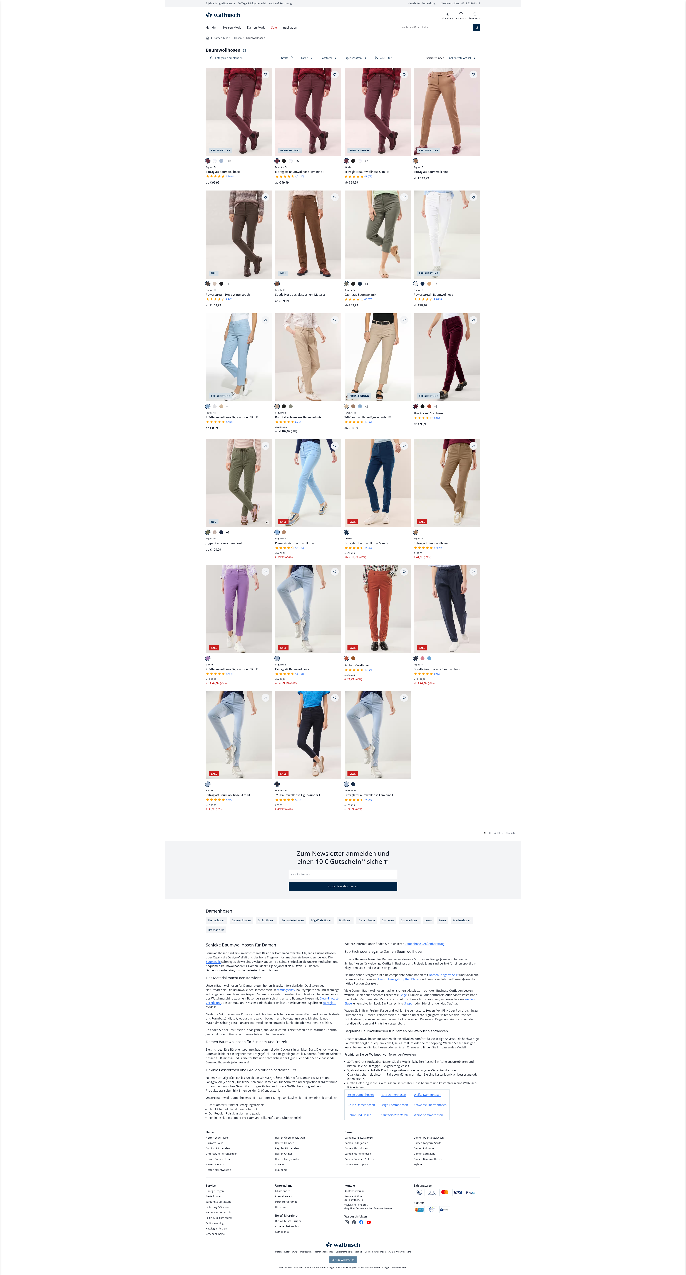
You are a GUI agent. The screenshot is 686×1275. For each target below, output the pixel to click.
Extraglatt (329, 1003)
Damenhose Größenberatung (424, 944)
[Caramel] (416, 532)
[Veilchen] (208, 658)
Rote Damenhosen (393, 1095)
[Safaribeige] (221, 406)
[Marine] (360, 284)
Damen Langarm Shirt (444, 975)
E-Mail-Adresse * (300, 874)
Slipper (409, 1003)
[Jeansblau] (429, 658)
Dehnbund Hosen (359, 1115)
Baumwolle (213, 962)
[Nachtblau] (416, 658)
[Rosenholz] (422, 658)
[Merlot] (208, 161)
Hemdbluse (386, 979)
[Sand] (429, 284)
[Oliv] (208, 532)
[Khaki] (346, 284)
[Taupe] (215, 284)
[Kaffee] (208, 284)
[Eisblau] (221, 161)
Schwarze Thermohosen (430, 1105)
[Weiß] (215, 161)
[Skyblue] (208, 406)
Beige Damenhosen (360, 1095)
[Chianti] (416, 406)
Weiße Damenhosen (427, 1095)
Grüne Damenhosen (361, 1105)
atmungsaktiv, (286, 990)
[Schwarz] (284, 161)
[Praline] (416, 161)
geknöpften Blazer (407, 979)
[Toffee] (353, 658)
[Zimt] (429, 406)
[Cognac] (277, 284)
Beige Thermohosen (394, 1105)
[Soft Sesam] (215, 532)
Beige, (403, 995)
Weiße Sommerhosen (428, 1115)
